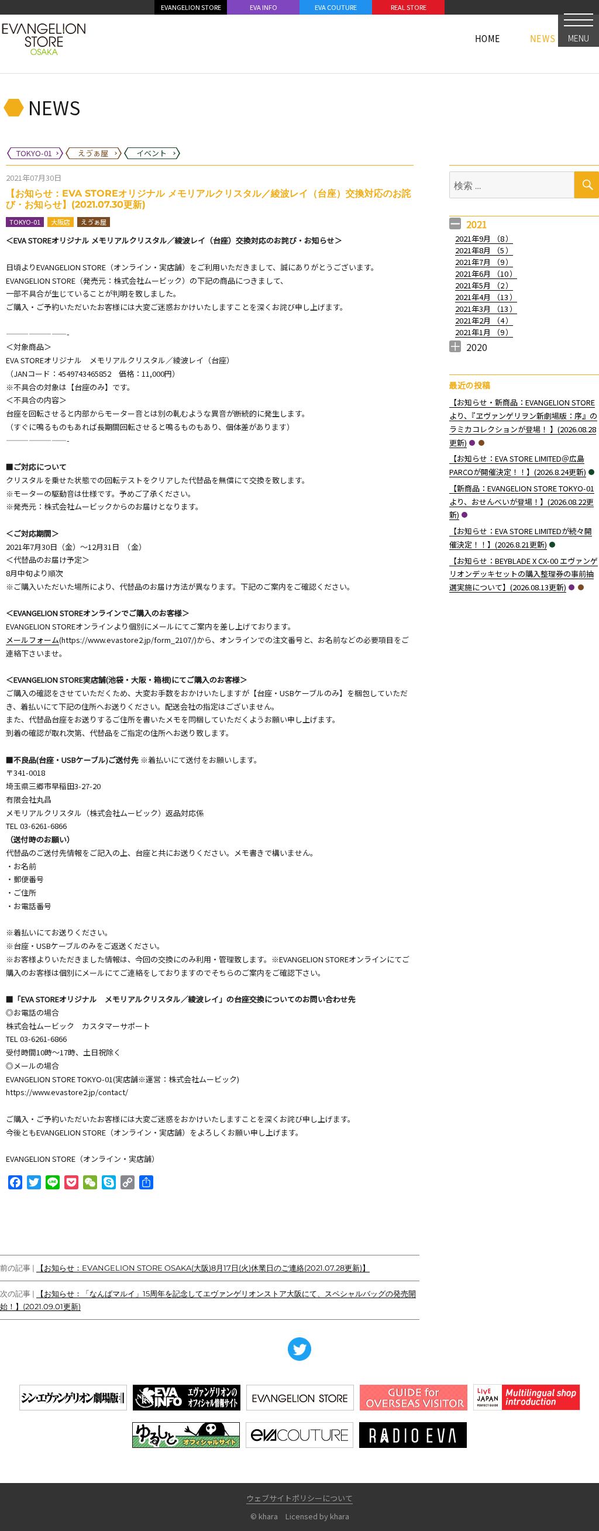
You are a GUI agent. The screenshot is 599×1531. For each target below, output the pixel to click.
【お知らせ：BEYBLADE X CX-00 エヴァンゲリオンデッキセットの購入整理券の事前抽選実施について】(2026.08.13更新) (523, 574)
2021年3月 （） (486, 308)
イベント (591, 472)
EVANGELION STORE (191, 7)
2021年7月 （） (484, 261)
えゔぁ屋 (93, 221)
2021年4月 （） (486, 296)
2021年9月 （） (484, 238)
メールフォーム (32, 639)
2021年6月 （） (486, 273)
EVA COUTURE (336, 7)
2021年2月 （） (484, 320)
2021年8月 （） (484, 250)
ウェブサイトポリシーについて (299, 1498)
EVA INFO (263, 7)
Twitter (299, 1349)
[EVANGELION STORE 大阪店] (44, 38)
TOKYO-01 (24, 221)
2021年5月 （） (484, 285)
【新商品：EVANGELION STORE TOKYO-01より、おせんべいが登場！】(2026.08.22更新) (521, 502)
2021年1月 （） (484, 332)
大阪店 (60, 221)
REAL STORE (408, 7)
